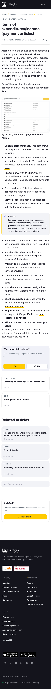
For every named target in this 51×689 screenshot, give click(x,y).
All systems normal (11, 683)
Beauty (30, 583)
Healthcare (32, 587)
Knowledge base (9, 587)
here (46, 244)
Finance (39, 14)
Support (13, 14)
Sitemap (36, 683)
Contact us (7, 600)
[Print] (47, 40)
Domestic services (35, 604)
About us (6, 583)
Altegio (4, 14)
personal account (14, 306)
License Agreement (10, 626)
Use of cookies (9, 634)
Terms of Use (8, 617)
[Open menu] (47, 4)
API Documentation (10, 591)
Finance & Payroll (26, 14)
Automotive (32, 600)
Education (31, 591)
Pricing (5, 596)
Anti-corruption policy (12, 630)
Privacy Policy (8, 621)
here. (25, 336)
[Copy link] (42, 40)
